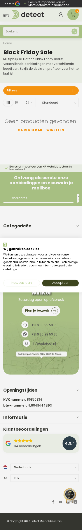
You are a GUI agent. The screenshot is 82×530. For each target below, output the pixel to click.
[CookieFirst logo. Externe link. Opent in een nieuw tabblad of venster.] (5, 244)
